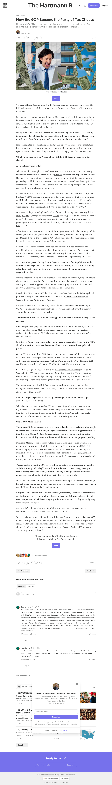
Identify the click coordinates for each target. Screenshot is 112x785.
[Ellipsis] (94, 606)
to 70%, (50, 237)
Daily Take (20, 16)
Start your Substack (51, 779)
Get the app (65, 779)
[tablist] (25, 586)
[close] (77, 684)
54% (18, 225)
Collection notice (70, 775)
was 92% (58, 174)
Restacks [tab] (30, 587)
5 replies (26, 666)
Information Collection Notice (55, 724)
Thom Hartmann (27, 31)
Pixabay (63, 92)
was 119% (64, 193)
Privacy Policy (72, 724)
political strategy (73, 369)
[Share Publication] (85, 5)
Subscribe (94, 5)
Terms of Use (66, 722)
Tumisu (54, 92)
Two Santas (60, 369)
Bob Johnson (26, 607)
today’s (56, 215)
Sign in (105, 5)
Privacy (57, 775)
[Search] (80, 5)
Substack (47, 782)
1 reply (26, 640)
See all (20, 745)
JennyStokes (25, 648)
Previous (24, 571)
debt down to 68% (70, 206)
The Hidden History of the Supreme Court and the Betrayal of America (52, 298)
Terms (62, 775)
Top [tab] (19, 687)
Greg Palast (30, 735)
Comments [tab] (21, 587)
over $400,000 (22, 215)
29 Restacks (43, 555)
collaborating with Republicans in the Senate (49, 508)
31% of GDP (78, 253)
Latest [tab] (24, 687)
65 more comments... (23, 676)
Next (89, 571)
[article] (56, 734)
